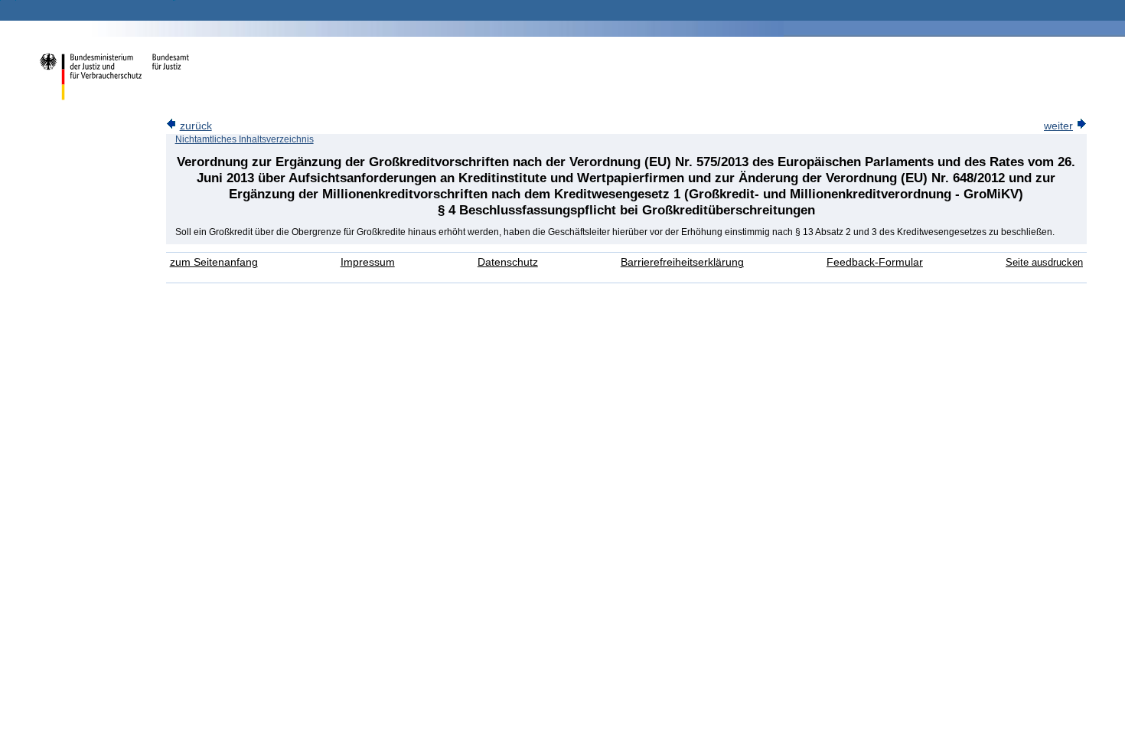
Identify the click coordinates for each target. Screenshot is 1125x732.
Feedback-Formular (875, 262)
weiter (1058, 126)
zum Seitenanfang (214, 262)
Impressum (368, 262)
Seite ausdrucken (1044, 262)
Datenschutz (508, 262)
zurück (196, 126)
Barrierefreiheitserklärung (682, 262)
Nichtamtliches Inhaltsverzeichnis (244, 139)
